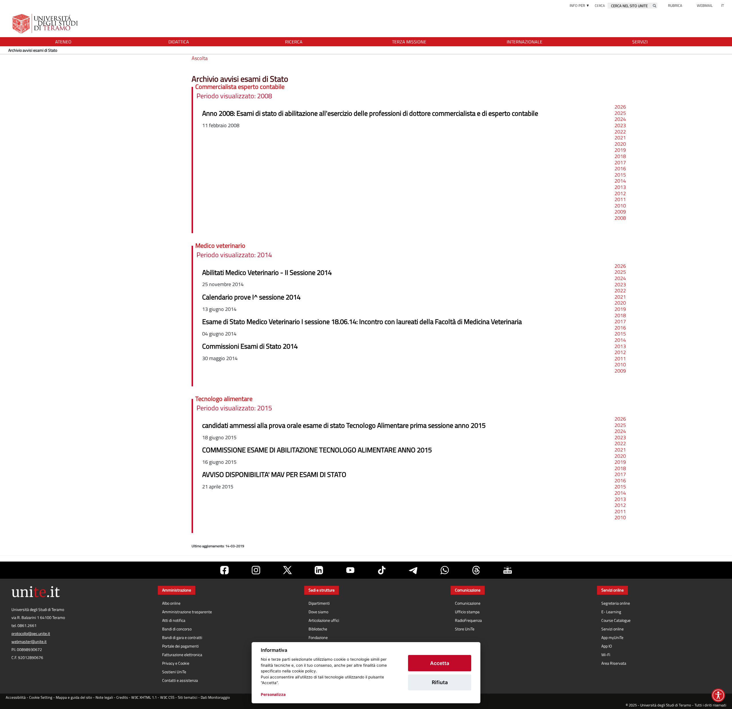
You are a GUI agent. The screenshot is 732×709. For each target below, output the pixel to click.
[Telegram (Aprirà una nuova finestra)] (413, 570)
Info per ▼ (580, 5)
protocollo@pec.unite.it (30, 633)
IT (722, 5)
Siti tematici (187, 697)
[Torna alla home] (45, 23)
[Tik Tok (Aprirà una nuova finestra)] (381, 570)
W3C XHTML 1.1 (144, 697)
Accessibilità (16, 697)
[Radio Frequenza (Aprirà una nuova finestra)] (507, 570)
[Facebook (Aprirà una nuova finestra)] (224, 570)
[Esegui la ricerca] (654, 6)
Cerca (600, 5)
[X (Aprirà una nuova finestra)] (287, 570)
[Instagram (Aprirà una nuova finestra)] (256, 570)
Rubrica (675, 5)
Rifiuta (440, 682)
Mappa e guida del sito (74, 697)
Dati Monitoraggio (215, 697)
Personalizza (273, 694)
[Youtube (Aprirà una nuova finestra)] (350, 570)
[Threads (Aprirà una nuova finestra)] (476, 570)
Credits (122, 697)
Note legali (104, 697)
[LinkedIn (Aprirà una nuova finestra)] (319, 570)
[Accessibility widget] (718, 695)
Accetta (439, 663)
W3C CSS (167, 697)
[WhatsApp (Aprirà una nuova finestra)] (444, 570)
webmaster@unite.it (29, 641)
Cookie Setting (40, 697)
